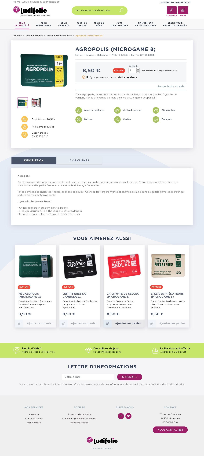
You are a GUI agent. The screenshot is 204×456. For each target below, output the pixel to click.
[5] (86, 86)
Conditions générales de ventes (79, 419)
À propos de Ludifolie (79, 414)
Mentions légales (79, 423)
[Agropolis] (24, 103)
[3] (81, 86)
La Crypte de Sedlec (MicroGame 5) (123, 295)
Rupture (119, 71)
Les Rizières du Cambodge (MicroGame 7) (74, 295)
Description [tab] (34, 160)
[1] (76, 86)
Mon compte (34, 423)
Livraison (34, 414)
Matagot (89, 55)
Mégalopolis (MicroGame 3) (29, 295)
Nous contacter (170, 430)
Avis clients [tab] (79, 160)
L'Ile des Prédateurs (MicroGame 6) (167, 295)
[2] (79, 86)
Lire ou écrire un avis (170, 86)
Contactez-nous (34, 419)
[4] (84, 86)
